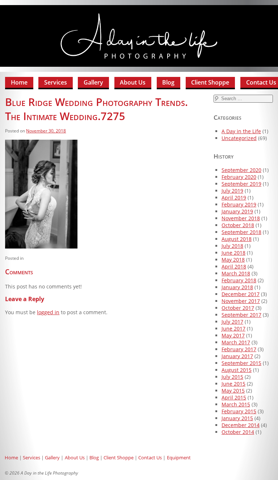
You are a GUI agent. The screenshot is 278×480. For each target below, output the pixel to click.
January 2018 (237, 287)
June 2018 (233, 252)
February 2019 (239, 204)
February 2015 (239, 411)
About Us (133, 82)
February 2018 (239, 280)
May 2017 (233, 335)
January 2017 (237, 356)
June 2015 (233, 383)
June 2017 (233, 328)
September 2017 (241, 314)
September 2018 (241, 232)
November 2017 (241, 301)
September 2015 (241, 363)
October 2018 (238, 225)
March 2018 (236, 273)
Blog (168, 82)
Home (19, 82)
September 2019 (241, 183)
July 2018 (232, 245)
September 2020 (241, 170)
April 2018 (234, 266)
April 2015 (234, 397)
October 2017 (238, 307)
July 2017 (232, 321)
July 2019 (232, 190)
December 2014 (241, 425)
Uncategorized (239, 138)
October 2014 (238, 431)
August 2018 (237, 238)
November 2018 (241, 218)
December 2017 (241, 294)
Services (55, 82)
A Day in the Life (241, 131)
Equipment (179, 457)
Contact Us (150, 457)
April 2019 (234, 197)
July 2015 (232, 376)
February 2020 (239, 176)
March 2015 (236, 404)
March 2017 (236, 342)
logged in (48, 312)
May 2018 (233, 259)
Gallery (93, 82)
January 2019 (237, 211)
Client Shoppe (210, 82)
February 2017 (239, 349)
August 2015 (237, 369)
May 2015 (233, 390)
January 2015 (237, 418)
